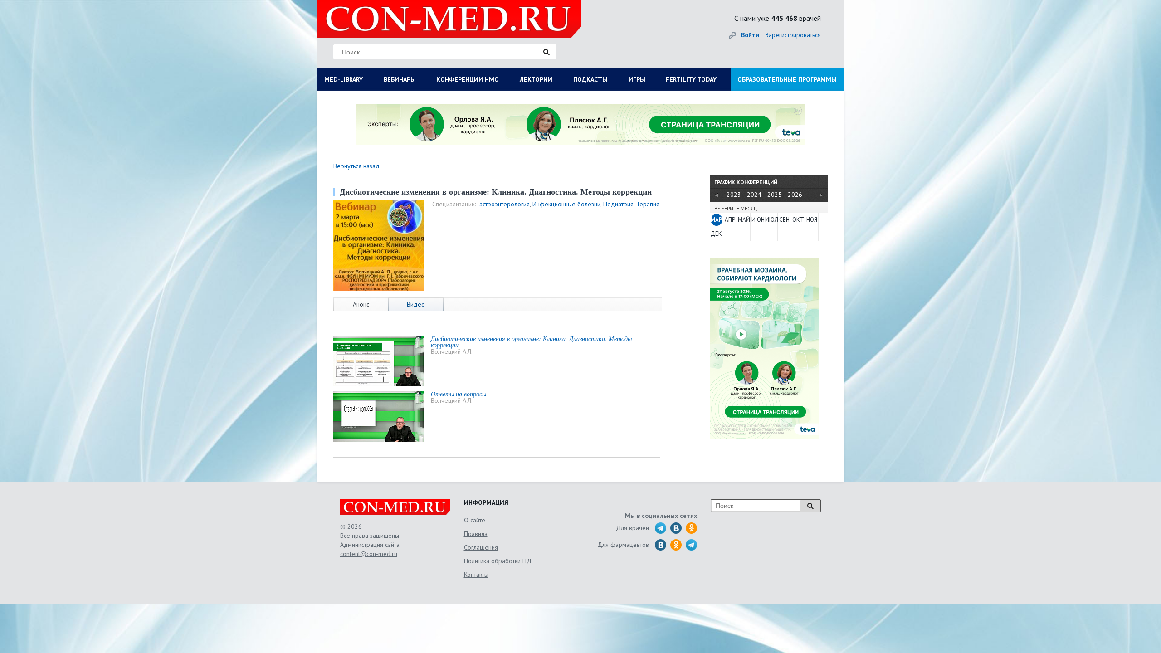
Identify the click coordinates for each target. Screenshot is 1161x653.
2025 (774, 194)
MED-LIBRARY (343, 79)
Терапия (647, 204)
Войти (750, 35)
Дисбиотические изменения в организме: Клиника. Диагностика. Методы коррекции (531, 341)
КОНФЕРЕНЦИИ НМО (467, 79)
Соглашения (481, 547)
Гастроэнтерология (504, 204)
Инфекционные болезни (566, 204)
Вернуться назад (356, 166)
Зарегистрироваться (793, 35)
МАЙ (744, 220)
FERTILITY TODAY (691, 79)
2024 (754, 194)
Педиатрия (618, 204)
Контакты (476, 574)
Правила (476, 534)
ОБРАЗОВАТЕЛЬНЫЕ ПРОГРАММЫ (787, 79)
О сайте (474, 520)
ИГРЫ (637, 79)
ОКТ (798, 220)
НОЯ (811, 220)
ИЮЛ (771, 220)
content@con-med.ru (368, 554)
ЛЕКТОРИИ (536, 79)
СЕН (784, 220)
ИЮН (757, 220)
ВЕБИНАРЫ (400, 79)
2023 (734, 194)
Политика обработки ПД (498, 561)
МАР (716, 220)
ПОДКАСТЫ (590, 79)
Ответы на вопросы (458, 394)
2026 (795, 194)
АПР (730, 220)
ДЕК (716, 234)
